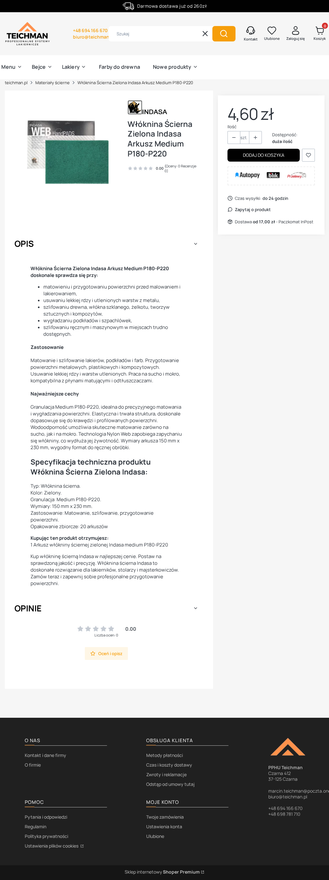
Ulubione (155, 836)
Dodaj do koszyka (263, 155)
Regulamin (35, 826)
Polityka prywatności (46, 836)
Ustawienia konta (164, 826)
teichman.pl (16, 82)
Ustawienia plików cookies (52, 846)
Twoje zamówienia (165, 817)
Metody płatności (164, 755)
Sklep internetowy (162, 872)
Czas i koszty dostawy (169, 765)
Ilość (231, 126)
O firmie (33, 765)
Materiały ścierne (52, 82)
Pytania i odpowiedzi (46, 817)
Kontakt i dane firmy (45, 755)
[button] (224, 33)
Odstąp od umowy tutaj (170, 784)
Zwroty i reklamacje (166, 774)
